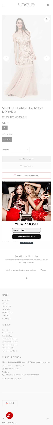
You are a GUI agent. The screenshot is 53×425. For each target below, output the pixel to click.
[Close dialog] (49, 183)
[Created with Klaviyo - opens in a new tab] (26, 243)
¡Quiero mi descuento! (26, 236)
